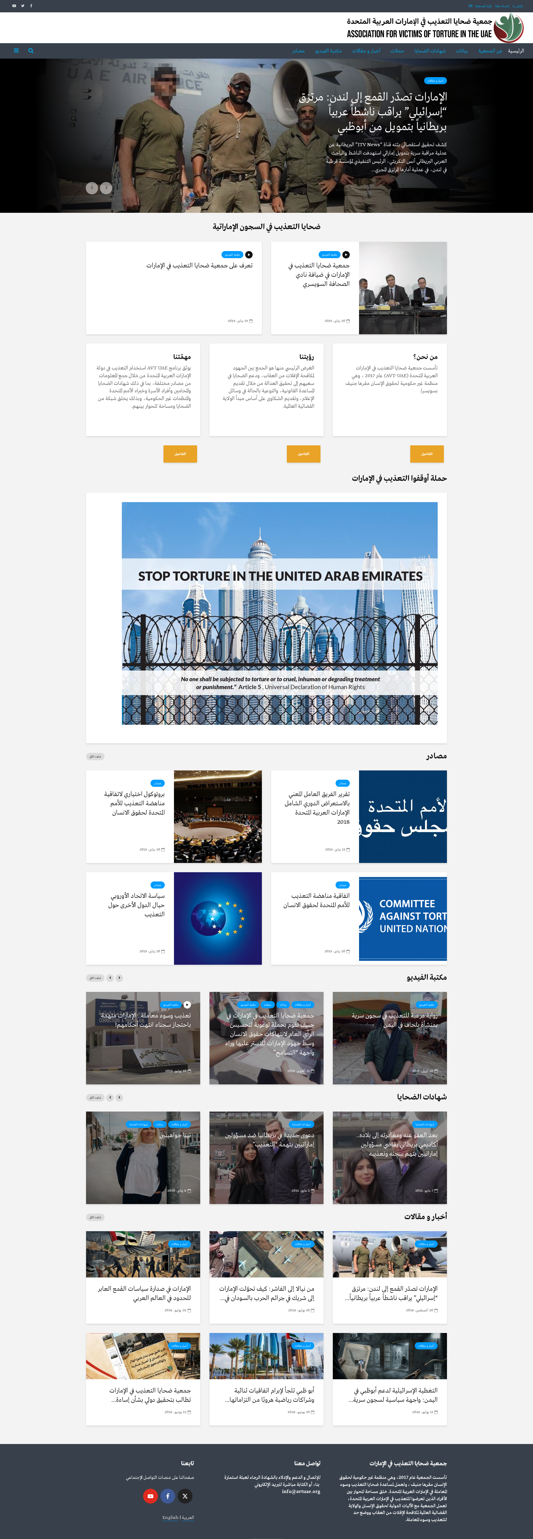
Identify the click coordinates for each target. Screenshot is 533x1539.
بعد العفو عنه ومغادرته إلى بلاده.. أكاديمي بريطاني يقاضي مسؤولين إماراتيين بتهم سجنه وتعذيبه (397, 1144)
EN (470, 6)
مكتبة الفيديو (328, 51)
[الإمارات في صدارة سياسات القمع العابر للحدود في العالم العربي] (143, 1254)
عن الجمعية (490, 51)
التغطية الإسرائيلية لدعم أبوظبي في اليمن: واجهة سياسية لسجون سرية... (393, 1395)
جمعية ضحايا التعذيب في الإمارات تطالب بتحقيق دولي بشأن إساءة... (150, 1395)
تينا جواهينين (175, 1135)
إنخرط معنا (502, 6)
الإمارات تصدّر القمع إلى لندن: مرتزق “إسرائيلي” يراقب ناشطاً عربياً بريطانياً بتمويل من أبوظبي (373, 112)
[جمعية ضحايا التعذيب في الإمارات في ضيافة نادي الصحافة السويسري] (403, 288)
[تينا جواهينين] (143, 1157)
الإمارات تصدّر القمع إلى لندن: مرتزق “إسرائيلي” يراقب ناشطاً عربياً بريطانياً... (391, 1293)
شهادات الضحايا (430, 51)
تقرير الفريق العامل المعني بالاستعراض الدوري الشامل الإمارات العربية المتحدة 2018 (317, 808)
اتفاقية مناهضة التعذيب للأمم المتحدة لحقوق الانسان (316, 901)
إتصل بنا (517, 6)
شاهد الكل (95, 756)
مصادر (298, 51)
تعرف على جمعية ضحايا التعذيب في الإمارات (200, 266)
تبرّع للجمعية (483, 6)
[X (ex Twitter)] (185, 1496)
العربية (188, 1518)
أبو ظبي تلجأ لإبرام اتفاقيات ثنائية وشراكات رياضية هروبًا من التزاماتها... (269, 1395)
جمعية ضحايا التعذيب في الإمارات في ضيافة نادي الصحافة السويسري (319, 275)
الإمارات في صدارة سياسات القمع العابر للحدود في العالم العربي (144, 1293)
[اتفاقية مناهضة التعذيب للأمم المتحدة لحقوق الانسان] (403, 918)
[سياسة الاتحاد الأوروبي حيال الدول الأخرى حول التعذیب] (218, 918)
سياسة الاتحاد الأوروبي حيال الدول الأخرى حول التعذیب (136, 905)
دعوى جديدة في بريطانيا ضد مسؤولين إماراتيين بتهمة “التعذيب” (269, 1140)
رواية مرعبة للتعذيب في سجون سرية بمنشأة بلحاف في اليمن (395, 1020)
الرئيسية (516, 51)
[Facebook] (167, 1496)
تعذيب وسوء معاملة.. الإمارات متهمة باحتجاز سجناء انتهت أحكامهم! (146, 1020)
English (171, 1518)
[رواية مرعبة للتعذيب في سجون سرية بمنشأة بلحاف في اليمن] (390, 1038)
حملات (397, 51)
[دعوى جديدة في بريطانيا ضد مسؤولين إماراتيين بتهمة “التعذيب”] (266, 1157)
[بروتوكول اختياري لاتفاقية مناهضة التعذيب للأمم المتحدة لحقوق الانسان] (218, 816)
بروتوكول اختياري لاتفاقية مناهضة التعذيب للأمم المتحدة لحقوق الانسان (134, 803)
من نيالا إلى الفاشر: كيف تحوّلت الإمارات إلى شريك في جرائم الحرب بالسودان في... (266, 1293)
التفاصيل (427, 454)
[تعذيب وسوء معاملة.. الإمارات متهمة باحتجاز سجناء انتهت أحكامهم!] (143, 1038)
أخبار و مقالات (366, 51)
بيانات (462, 51)
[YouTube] (150, 1496)
